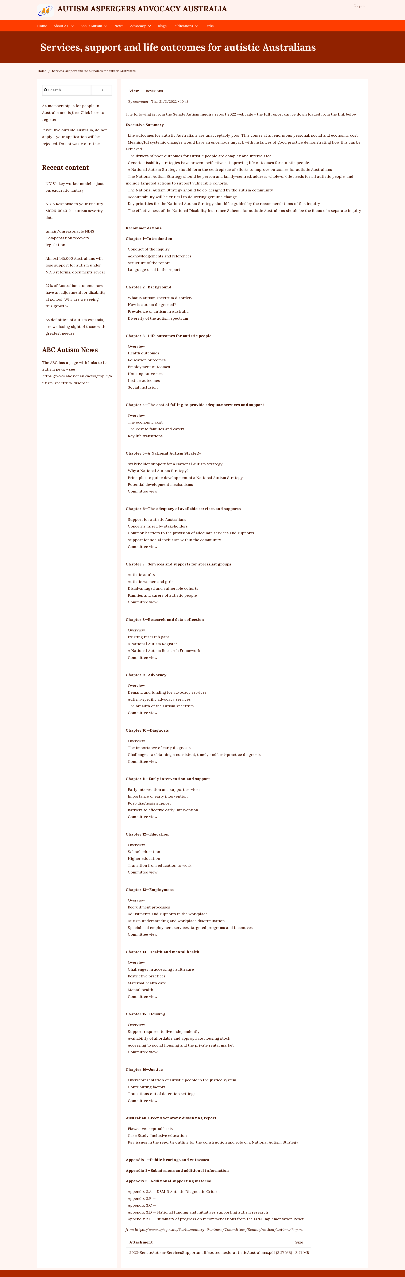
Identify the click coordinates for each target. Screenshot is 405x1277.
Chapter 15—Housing (145, 1014)
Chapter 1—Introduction (149, 238)
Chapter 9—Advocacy (146, 674)
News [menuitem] (118, 26)
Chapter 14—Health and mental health (163, 951)
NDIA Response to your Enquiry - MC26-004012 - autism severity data (76, 210)
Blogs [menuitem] (162, 26)
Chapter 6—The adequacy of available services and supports (183, 508)
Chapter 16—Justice (144, 1069)
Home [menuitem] (42, 26)
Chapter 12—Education (147, 834)
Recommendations (144, 228)
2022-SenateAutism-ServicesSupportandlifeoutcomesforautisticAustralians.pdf (202, 1252)
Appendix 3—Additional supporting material (169, 1181)
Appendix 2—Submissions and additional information (177, 1170)
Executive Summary (145, 124)
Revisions (154, 90)
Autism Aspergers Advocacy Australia (142, 8)
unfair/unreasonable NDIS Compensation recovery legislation (70, 238)
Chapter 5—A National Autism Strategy (163, 453)
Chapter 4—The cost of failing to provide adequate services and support (195, 404)
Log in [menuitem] (359, 5)
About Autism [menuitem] (91, 26)
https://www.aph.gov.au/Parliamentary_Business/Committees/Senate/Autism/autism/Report (219, 1229)
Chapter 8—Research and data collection (165, 619)
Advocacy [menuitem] (138, 26)
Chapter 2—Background (148, 287)
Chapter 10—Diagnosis (147, 730)
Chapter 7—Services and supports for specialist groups (178, 564)
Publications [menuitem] (183, 26)
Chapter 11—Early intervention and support (168, 778)
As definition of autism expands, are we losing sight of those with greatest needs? (75, 326)
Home (42, 71)
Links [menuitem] (209, 26)
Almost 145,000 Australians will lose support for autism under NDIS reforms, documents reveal (75, 265)
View (134, 90)
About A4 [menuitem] (61, 26)
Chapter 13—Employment (150, 889)
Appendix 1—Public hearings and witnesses (167, 1159)
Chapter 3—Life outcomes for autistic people (168, 335)
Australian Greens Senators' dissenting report (171, 1118)
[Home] (45, 10)
